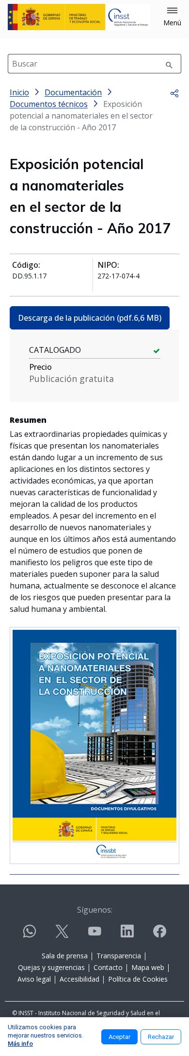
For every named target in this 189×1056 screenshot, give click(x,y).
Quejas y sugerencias (51, 967)
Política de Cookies (138, 979)
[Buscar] (169, 63)
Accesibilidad (79, 979)
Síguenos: (94, 909)
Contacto (108, 967)
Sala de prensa (65, 955)
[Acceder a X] (62, 935)
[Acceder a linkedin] (127, 935)
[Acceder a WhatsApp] (29, 935)
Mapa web (147, 967)
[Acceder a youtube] (94, 935)
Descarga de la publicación (89, 317)
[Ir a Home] (79, 17)
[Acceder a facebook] (159, 935)
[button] (172, 17)
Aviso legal (34, 979)
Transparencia (118, 955)
